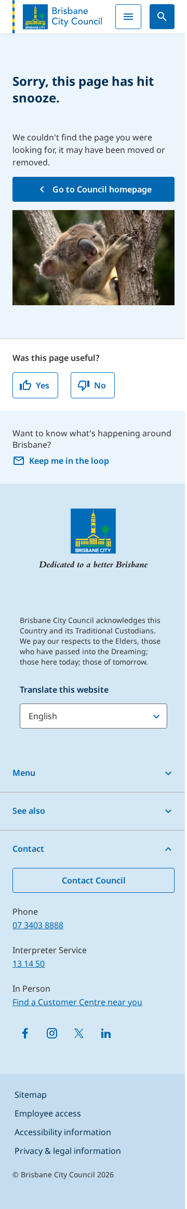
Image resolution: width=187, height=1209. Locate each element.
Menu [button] (23, 772)
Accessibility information (63, 1132)
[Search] (162, 16)
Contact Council (94, 880)
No (100, 385)
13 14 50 (28, 963)
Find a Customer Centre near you (77, 1002)
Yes (42, 385)
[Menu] (128, 16)
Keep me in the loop (69, 460)
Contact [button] (28, 848)
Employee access (48, 1113)
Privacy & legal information (68, 1150)
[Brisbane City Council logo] (57, 16)
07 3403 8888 (37, 925)
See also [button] (28, 810)
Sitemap (31, 1094)
